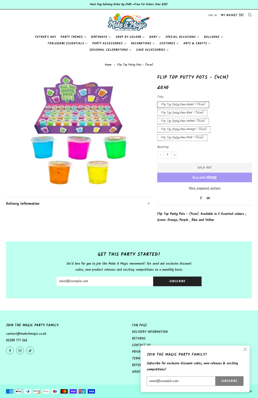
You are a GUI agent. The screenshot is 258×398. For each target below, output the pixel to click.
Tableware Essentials (66, 43)
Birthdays (99, 37)
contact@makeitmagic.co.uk (26, 333)
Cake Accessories (150, 50)
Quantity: (163, 147)
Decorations (141, 43)
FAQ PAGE (139, 325)
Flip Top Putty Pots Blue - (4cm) (182, 113)
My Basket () (232, 15)
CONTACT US (141, 345)
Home (108, 65)
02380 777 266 (16, 340)
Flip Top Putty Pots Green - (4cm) (183, 104)
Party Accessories (107, 43)
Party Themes (72, 37)
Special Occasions (180, 37)
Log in (212, 15)
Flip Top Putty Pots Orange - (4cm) (184, 129)
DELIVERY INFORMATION (150, 332)
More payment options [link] (205, 188)
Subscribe (177, 281)
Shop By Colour (128, 37)
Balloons (212, 37)
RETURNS (139, 338)
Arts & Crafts (195, 43)
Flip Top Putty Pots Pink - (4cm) (182, 137)
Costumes (167, 43)
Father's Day (45, 37)
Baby (153, 37)
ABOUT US (139, 371)
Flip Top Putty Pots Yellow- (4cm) (183, 121)
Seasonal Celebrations (108, 50)
